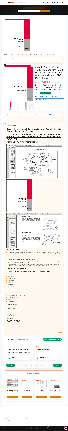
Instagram (26, 418)
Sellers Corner (6, 416)
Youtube (26, 421)
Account (58, 2)
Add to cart (45, 93)
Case (50, 98)
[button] (32, 66)
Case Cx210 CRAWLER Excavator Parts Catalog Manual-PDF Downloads (26, 390)
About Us (5, 413)
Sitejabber (47, 414)
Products (46, 416)
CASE (8, 54)
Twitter (26, 414)
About (42, 2)
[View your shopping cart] (62, 2)
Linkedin (26, 413)
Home (5, 54)
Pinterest (26, 416)
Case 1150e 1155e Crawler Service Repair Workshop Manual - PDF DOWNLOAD (12, 390)
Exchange (48, 2)
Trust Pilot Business (48, 413)
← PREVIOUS (10, 365)
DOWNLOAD (12, 396)
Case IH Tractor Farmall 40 (58, 98)
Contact (53, 2)
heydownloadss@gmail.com (21, 2)
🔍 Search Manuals (45, 11)
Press (5, 421)
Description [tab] (8, 119)
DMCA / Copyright (7, 420)
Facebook (26, 420)
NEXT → (57, 365)
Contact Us (6, 418)
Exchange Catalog (7, 414)
